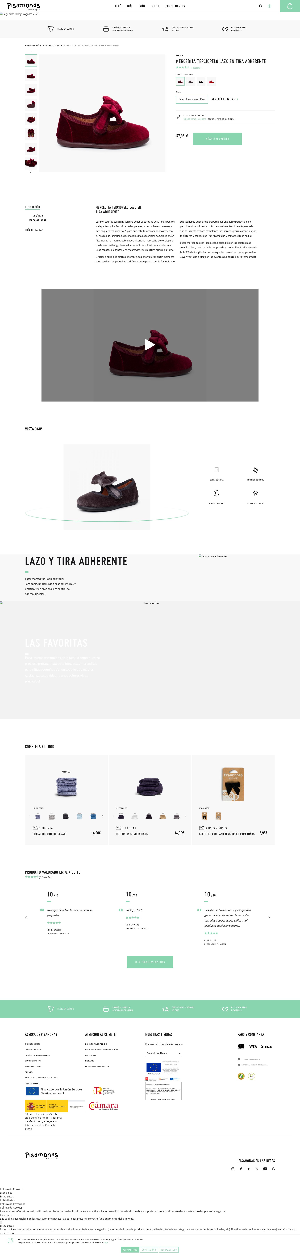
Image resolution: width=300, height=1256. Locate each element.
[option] (190, 81)
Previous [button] (31, 52)
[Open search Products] (260, 6)
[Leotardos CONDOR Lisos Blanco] (135, 816)
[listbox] (225, 82)
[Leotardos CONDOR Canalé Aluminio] (52, 816)
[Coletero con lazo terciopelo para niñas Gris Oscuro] (218, 816)
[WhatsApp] (273, 1170)
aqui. (106, 1242)
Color (184, 74)
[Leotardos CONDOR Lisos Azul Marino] (121, 816)
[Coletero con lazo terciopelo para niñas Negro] (204, 816)
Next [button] (30, 171)
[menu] (150, 6)
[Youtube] (265, 1170)
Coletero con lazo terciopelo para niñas (227, 834)
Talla (178, 92)
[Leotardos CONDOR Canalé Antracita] (65, 816)
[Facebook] (240, 1170)
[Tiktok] (248, 1170)
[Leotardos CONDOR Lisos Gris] (177, 816)
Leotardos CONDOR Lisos (132, 834)
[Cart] (290, 6)
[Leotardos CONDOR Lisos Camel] (163, 816)
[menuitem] (118, 6)
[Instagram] (232, 1170)
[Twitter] (256, 1170)
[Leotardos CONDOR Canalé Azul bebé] (79, 816)
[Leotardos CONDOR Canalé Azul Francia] (93, 816)
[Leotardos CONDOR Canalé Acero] (38, 816)
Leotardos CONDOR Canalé (50, 834)
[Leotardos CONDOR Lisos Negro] (149, 816)
